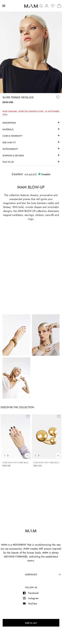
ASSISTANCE (31, 574)
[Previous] (3, 455)
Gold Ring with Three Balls (46, 462)
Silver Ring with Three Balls (15, 462)
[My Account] (46, 6)
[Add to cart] (31, 623)
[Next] (8, 455)
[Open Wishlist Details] (52, 5)
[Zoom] (31, 46)
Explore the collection (31, 304)
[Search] (41, 5)
